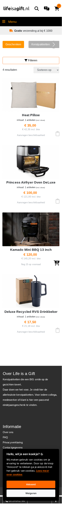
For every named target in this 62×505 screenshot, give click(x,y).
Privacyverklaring (13, 442)
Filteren (32, 60)
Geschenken (13, 44)
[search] (37, 8)
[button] (54, 44)
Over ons (8, 432)
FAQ (5, 437)
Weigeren (30, 493)
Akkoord (31, 484)
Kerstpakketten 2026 (44, 44)
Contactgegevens (13, 447)
